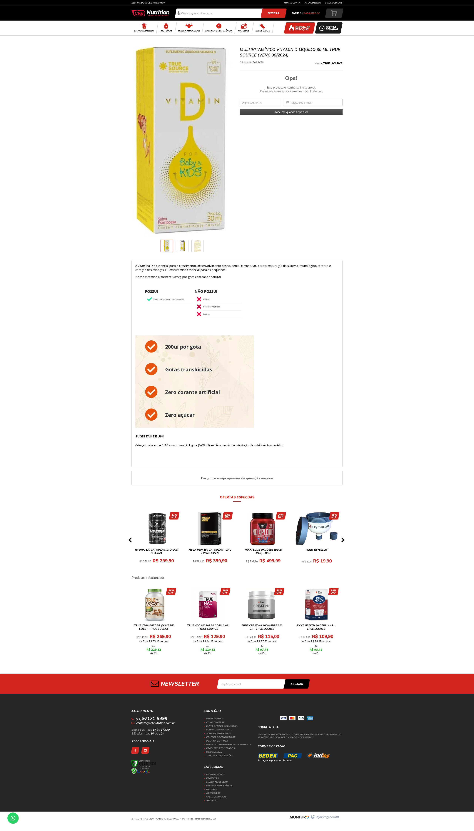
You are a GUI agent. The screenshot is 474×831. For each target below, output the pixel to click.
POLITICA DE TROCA (217, 740)
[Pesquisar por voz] (178, 13)
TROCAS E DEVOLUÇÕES (219, 755)
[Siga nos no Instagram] (145, 750)
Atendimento (313, 2)
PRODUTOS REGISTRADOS (220, 748)
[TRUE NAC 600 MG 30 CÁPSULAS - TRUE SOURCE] (207, 622)
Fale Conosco (214, 718)
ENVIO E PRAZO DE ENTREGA (222, 726)
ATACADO (211, 800)
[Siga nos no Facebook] (135, 750)
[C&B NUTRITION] (150, 13)
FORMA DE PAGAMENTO (219, 729)
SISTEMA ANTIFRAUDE (218, 733)
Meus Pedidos (334, 2)
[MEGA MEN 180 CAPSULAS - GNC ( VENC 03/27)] (210, 541)
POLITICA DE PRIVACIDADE (220, 737)
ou (306, 13)
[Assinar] (297, 684)
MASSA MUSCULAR (217, 781)
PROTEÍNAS (212, 778)
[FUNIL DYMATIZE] (316, 541)
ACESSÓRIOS (213, 793)
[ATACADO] (299, 28)
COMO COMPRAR (215, 722)
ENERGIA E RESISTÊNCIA (219, 785)
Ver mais (159, 554)
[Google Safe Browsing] (140, 770)
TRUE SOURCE (333, 63)
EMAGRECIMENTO (215, 774)
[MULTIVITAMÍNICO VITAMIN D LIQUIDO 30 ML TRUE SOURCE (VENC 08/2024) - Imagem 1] (167, 246)
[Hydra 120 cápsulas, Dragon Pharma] (156, 541)
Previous (130, 541)
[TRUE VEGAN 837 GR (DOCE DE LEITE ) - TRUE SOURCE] (153, 622)
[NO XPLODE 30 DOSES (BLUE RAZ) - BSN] (263, 541)
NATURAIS (212, 789)
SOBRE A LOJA (214, 751)
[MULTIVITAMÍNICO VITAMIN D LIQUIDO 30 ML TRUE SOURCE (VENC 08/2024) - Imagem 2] (182, 246)
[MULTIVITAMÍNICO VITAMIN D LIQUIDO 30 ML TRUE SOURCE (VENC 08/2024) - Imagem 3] (197, 246)
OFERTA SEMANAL (216, 796)
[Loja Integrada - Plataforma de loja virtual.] (325, 817)
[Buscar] (274, 13)
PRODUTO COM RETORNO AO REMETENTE (228, 744)
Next (343, 541)
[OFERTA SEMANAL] (329, 28)
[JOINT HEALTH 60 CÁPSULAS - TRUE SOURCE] (316, 622)
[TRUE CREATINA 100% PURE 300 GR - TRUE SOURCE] (262, 622)
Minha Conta (292, 2)
